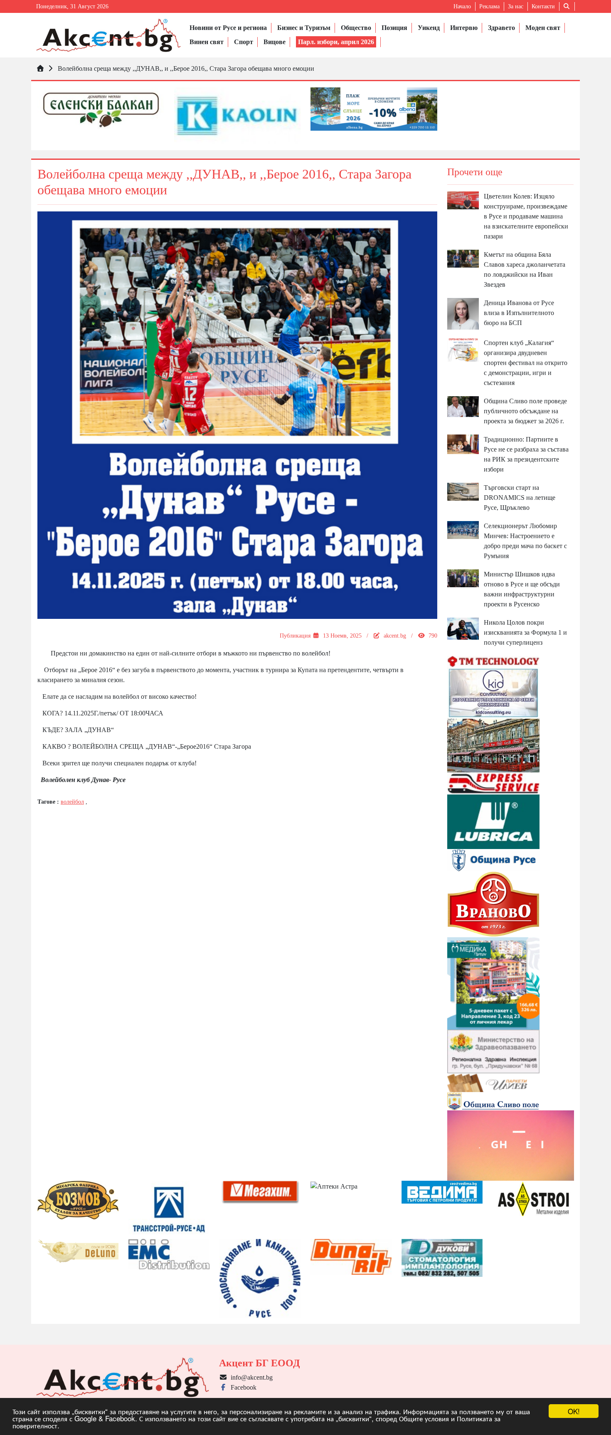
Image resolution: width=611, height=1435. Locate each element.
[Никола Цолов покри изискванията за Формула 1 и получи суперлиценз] (463, 627)
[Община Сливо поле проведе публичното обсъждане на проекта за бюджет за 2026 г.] (463, 406)
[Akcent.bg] (108, 35)
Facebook (241, 1387)
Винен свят (207, 41)
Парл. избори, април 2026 (336, 41)
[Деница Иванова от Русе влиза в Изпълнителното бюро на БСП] (463, 313)
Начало (462, 6)
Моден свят (542, 27)
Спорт (243, 41)
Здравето (501, 27)
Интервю (464, 27)
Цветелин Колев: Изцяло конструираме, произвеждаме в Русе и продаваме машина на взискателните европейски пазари (526, 216)
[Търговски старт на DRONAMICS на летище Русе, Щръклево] (463, 490)
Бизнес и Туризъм (303, 27)
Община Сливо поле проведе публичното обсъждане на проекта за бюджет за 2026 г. (525, 411)
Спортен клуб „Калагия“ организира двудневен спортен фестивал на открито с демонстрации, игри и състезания (525, 362)
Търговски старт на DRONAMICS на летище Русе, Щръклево (519, 497)
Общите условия (424, 1418)
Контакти (543, 6)
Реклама (489, 6)
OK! (574, 1411)
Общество (356, 27)
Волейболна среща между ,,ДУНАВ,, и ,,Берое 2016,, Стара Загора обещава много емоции (186, 68)
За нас (515, 6)
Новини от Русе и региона (228, 27)
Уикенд (429, 27)
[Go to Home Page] (40, 68)
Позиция (394, 27)
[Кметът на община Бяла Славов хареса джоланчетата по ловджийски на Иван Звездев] (463, 258)
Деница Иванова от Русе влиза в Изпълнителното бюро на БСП (519, 312)
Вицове (275, 41)
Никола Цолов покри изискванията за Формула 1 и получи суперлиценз (525, 632)
